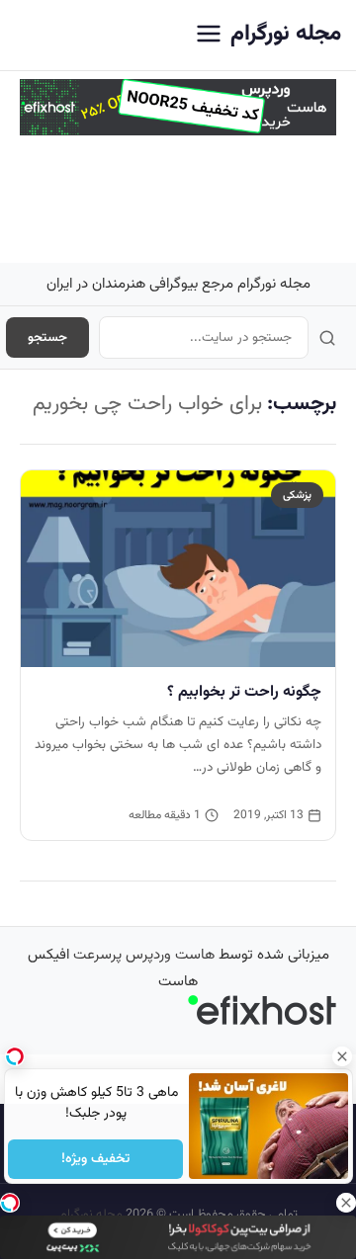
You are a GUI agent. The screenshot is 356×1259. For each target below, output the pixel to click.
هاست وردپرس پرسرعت (144, 955)
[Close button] (341, 1056)
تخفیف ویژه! (95, 1159)
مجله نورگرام (285, 34)
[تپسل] (10, 1203)
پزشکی (297, 495)
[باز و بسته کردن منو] (208, 35)
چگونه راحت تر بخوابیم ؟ (244, 692)
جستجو (47, 337)
